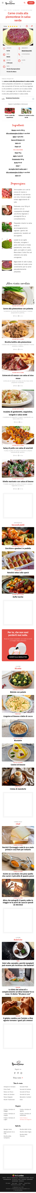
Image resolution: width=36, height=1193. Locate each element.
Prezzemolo (16, 159)
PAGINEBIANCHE (7, 1179)
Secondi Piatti (24, 1087)
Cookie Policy (27, 1183)
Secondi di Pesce (25, 1092)
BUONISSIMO (15, 1181)
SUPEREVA (21, 1181)
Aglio (14, 137)
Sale (16, 143)
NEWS (18, 961)
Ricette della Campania (7, 1137)
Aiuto (24, 1184)
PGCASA (32, 1177)
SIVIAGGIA (23, 1179)
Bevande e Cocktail (25, 1097)
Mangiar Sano (8, 1129)
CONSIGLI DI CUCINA (18, 845)
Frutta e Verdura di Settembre (25, 1114)
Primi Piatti (7, 1089)
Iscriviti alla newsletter (18, 657)
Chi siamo (8, 1183)
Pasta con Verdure (9, 1094)
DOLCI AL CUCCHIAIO (18, 738)
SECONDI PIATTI (16, 10)
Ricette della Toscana (23, 1135)
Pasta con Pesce (8, 1092)
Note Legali (14, 1183)
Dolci (21, 1099)
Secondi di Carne (25, 1094)
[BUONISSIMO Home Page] (10, 3)
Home (5, 10)
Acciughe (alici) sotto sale (17, 169)
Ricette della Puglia (25, 1132)
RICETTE (9, 10)
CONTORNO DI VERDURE (18, 689)
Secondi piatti (18, 524)
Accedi (31, 2)
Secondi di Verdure (25, 1089)
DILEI (19, 1179)
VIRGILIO (9, 1177)
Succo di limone (16, 140)
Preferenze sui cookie (16, 1184)
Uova (17, 166)
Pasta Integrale (8, 1097)
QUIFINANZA (30, 1179)
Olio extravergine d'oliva (14, 133)
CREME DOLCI (18, 786)
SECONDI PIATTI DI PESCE (18, 409)
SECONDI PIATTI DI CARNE (26, 10)
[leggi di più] (33, 99)
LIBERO (4, 1177)
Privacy (20, 1183)
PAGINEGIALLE (14, 1177)
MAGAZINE (18, 987)
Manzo (14, 130)
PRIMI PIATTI (18, 714)
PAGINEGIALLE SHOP (24, 1177)
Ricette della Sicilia (25, 1129)
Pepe (16, 146)
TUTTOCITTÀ (15, 1179)
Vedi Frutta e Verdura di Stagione (25, 1118)
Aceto (16, 162)
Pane (16, 153)
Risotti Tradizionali (9, 1099)
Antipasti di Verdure (9, 1087)
